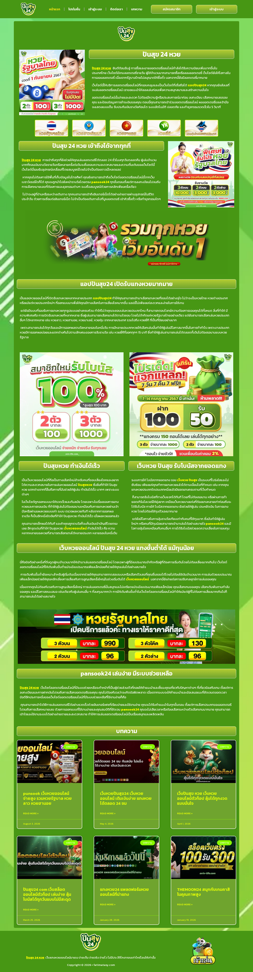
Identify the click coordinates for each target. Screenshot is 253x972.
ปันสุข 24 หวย (35, 957)
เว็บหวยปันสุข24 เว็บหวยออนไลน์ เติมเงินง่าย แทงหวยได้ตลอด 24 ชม (126, 798)
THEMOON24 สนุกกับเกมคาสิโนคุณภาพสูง (203, 891)
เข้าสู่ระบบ (95, 9)
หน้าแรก (54, 9)
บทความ (136, 9)
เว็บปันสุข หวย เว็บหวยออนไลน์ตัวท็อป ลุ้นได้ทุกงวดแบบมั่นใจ (202, 798)
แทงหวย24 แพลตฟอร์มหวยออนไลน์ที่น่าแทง (124, 891)
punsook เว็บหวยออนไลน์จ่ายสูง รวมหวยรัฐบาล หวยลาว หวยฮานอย (47, 798)
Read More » (31, 813)
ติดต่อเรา (116, 9)
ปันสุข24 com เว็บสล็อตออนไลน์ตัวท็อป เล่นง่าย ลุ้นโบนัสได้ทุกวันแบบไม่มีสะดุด (47, 894)
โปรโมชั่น (74, 9)
